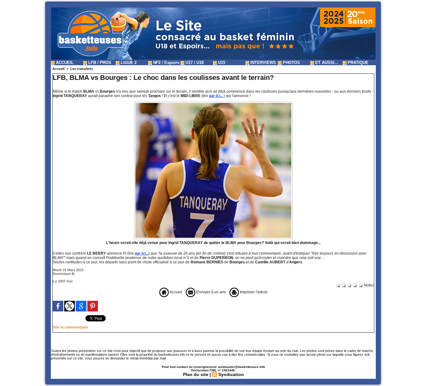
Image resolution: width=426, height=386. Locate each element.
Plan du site (195, 374)
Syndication (231, 374)
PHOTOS (291, 62)
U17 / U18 (194, 62)
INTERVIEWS (262, 62)
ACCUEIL (64, 62)
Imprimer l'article (253, 292)
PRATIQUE (357, 62)
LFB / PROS (99, 62)
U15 (221, 62)
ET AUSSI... (326, 62)
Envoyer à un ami (210, 292)
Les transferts (81, 69)
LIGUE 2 (128, 62)
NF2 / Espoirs (165, 62)
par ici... (216, 96)
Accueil (58, 69)
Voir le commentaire (70, 327)
